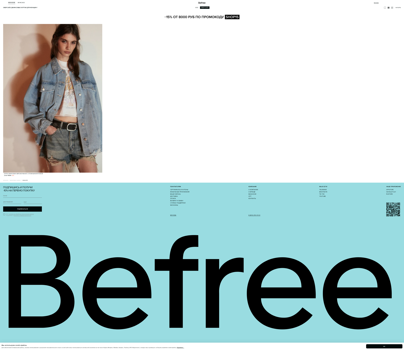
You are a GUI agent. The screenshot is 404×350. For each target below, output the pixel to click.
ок (384, 346)
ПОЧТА (5, 196)
